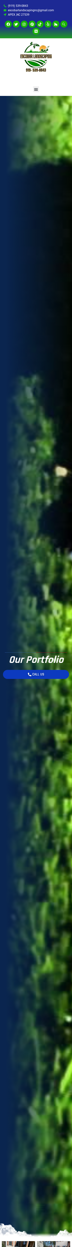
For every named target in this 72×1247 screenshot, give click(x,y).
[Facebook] (8, 24)
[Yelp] (48, 24)
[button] (36, 89)
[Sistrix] (63, 24)
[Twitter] (16, 24)
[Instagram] (24, 24)
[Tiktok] (40, 24)
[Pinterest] (32, 24)
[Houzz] (55, 24)
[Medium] (36, 31)
